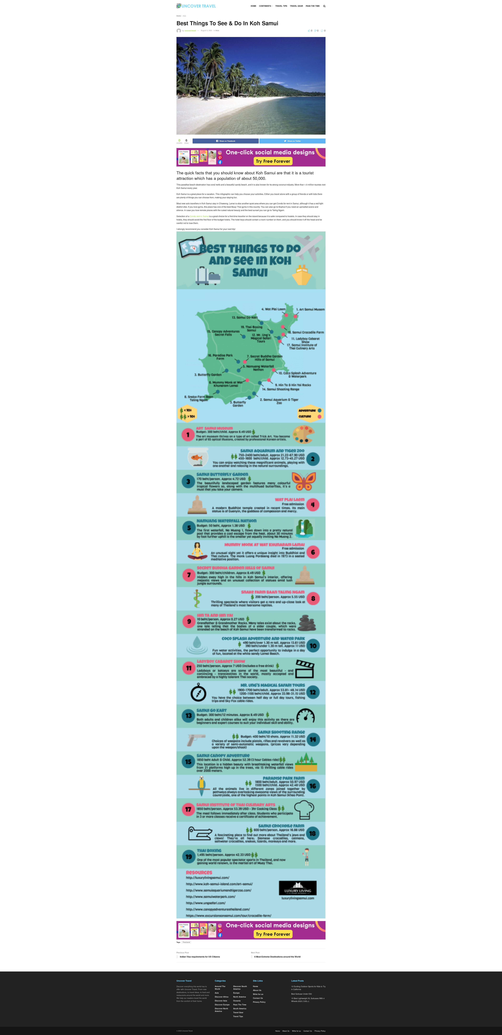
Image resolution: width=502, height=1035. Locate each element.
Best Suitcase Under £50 (301, 994)
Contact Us (258, 998)
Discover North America (221, 1009)
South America (239, 1008)
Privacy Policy (259, 1002)
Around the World (220, 987)
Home (253, 6)
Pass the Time (313, 6)
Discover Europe (222, 1004)
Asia (184, 16)
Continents (265, 6)
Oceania (237, 1000)
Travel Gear (296, 6)
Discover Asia (221, 1000)
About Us (257, 990)
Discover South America (240, 987)
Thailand (186, 942)
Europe (236, 992)
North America (239, 996)
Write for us (258, 994)
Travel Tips (281, 6)
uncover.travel (190, 30)
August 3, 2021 (206, 30)
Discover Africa (221, 996)
